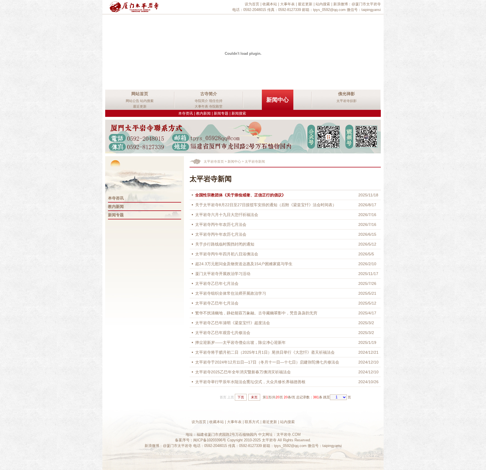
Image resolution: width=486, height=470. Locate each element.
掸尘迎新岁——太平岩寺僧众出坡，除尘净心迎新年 (240, 342)
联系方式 (252, 422)
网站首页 (139, 93)
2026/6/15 (367, 234)
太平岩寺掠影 (346, 101)
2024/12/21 (368, 352)
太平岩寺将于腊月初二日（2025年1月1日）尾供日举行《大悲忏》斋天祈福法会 (265, 352)
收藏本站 (269, 4)
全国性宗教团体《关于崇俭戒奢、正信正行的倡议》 (240, 195)
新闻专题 (221, 113)
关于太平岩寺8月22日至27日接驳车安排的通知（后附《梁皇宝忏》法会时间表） (265, 205)
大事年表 (287, 4)
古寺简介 (208, 93)
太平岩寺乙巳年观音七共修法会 (222, 332)
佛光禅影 (346, 93)
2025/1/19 (367, 342)
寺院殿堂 (215, 106)
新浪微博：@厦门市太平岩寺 (357, 4)
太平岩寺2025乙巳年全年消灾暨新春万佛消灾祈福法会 (243, 372)
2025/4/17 (367, 313)
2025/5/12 (367, 303)
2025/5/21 (367, 293)
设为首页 (252, 4)
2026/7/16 (367, 214)
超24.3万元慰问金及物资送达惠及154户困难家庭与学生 (243, 264)
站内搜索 (323, 4)
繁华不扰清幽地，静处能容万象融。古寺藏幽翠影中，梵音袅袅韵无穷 (256, 313)
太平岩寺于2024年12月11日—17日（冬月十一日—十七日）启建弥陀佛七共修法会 (267, 362)
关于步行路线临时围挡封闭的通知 (224, 244)
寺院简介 (201, 101)
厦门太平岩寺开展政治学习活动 (222, 273)
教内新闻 (203, 113)
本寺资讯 (185, 113)
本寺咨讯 (116, 198)
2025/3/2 (366, 323)
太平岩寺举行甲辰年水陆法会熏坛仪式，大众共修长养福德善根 (250, 382)
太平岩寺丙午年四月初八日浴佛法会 (226, 254)
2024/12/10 (368, 362)
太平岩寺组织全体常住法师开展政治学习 (230, 293)
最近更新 (305, 4)
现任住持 (215, 101)
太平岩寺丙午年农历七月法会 (220, 224)
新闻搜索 (238, 113)
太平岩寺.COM (288, 434)
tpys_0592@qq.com (329, 10)
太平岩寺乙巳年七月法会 (216, 283)
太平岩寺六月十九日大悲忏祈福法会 (226, 214)
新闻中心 (277, 100)
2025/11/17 (368, 273)
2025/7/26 (367, 283)
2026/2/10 (367, 264)
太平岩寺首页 (214, 162)
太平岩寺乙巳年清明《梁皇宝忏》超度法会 (232, 323)
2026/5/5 (366, 254)
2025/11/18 (368, 195)
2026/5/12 (367, 244)
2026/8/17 (367, 205)
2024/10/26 (368, 382)
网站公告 (132, 101)
